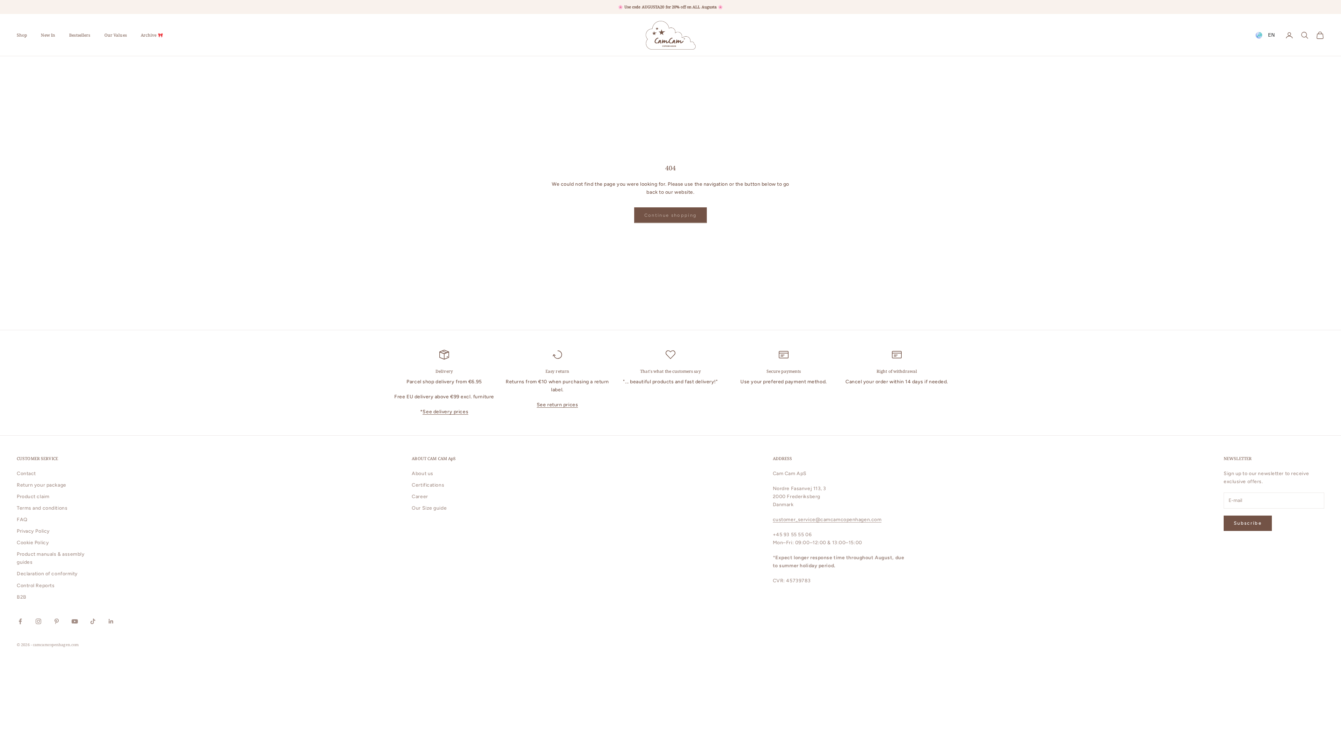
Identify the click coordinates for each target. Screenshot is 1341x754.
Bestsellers (79, 35)
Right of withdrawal (897, 371)
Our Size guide (429, 508)
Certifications (428, 485)
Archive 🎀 (152, 35)
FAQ (22, 520)
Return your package (41, 485)
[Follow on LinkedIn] (111, 621)
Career (420, 497)
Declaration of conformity (47, 574)
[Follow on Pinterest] (56, 621)
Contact (26, 473)
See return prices (557, 405)
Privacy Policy (33, 531)
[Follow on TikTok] (92, 621)
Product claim (33, 497)
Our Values (115, 35)
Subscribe (1248, 523)
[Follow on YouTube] (74, 621)
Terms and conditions (42, 508)
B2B (22, 597)
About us (422, 473)
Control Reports (35, 586)
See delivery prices (445, 412)
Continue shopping (670, 215)
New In (48, 35)
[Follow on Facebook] (20, 621)
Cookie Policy (33, 543)
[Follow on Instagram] (38, 621)
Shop (22, 35)
